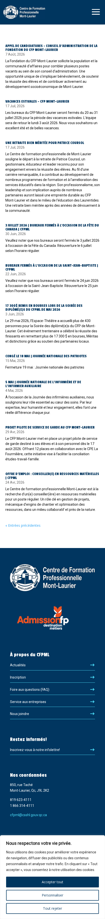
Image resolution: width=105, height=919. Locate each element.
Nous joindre (19, 714)
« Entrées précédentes (23, 525)
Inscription (18, 677)
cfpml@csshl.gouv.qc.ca (28, 815)
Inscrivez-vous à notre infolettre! (35, 750)
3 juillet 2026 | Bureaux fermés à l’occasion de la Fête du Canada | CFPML (52, 227)
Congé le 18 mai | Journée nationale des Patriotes (46, 356)
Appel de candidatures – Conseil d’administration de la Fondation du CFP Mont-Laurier (51, 48)
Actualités (18, 665)
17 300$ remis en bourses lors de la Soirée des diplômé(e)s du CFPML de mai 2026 (44, 308)
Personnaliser (52, 895)
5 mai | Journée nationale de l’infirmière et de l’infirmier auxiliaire (43, 384)
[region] (52, 877)
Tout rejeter (52, 908)
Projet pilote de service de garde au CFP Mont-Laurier (49, 427)
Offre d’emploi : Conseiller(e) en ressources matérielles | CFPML (52, 476)
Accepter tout (52, 882)
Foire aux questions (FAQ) (29, 690)
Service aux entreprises (28, 702)
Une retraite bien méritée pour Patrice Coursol (44, 143)
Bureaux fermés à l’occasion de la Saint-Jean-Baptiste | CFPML (51, 267)
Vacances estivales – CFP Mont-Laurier (37, 101)
